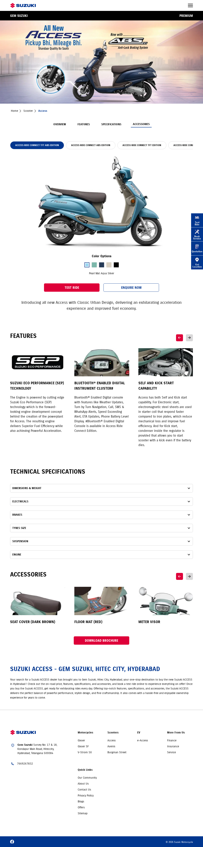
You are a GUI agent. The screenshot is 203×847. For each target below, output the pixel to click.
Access (111, 740)
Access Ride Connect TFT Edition (142, 145)
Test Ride (72, 288)
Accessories (141, 124)
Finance (171, 740)
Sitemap (82, 813)
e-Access (142, 740)
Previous (179, 337)
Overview (59, 124)
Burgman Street (116, 752)
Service (171, 752)
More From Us (176, 732)
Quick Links (85, 769)
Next (189, 337)
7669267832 (25, 763)
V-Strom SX (85, 752)
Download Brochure (101, 640)
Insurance (173, 746)
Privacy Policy (86, 795)
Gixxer (81, 740)
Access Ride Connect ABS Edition (90, 145)
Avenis (111, 746)
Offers (81, 807)
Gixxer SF (83, 746)
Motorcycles (85, 732)
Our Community (87, 777)
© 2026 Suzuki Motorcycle (179, 841)
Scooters (113, 732)
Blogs (81, 801)
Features (84, 124)
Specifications (111, 124)
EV (138, 732)
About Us (83, 783)
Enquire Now (131, 288)
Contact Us (84, 789)
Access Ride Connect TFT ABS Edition (37, 145)
